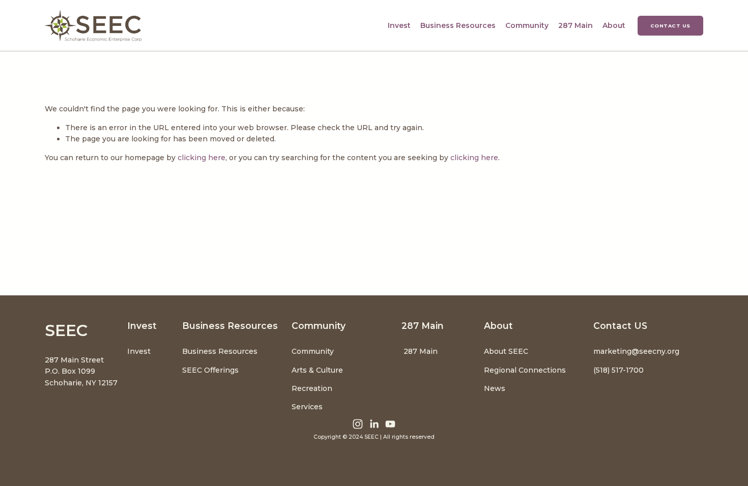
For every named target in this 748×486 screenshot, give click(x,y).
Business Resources (219, 351)
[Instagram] (358, 424)
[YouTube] (390, 424)
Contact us (670, 25)
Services (307, 406)
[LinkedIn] (374, 424)
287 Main (575, 25)
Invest (139, 351)
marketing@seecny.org (636, 351)
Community (313, 351)
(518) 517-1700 (618, 370)
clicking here (201, 157)
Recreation (312, 388)
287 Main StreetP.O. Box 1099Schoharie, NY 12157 (81, 371)
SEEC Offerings (210, 370)
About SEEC (507, 351)
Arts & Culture (317, 370)
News (494, 388)
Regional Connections (525, 370)
